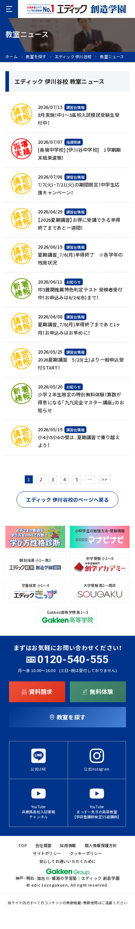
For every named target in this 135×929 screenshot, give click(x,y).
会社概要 (43, 845)
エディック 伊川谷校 (73, 57)
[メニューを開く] (9, 9)
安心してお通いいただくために (67, 861)
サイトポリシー (47, 853)
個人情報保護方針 (101, 845)
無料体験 (101, 691)
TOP (22, 845)
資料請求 (40, 691)
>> (105, 479)
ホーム (11, 57)
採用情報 (68, 845)
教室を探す (36, 57)
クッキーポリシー (86, 853)
